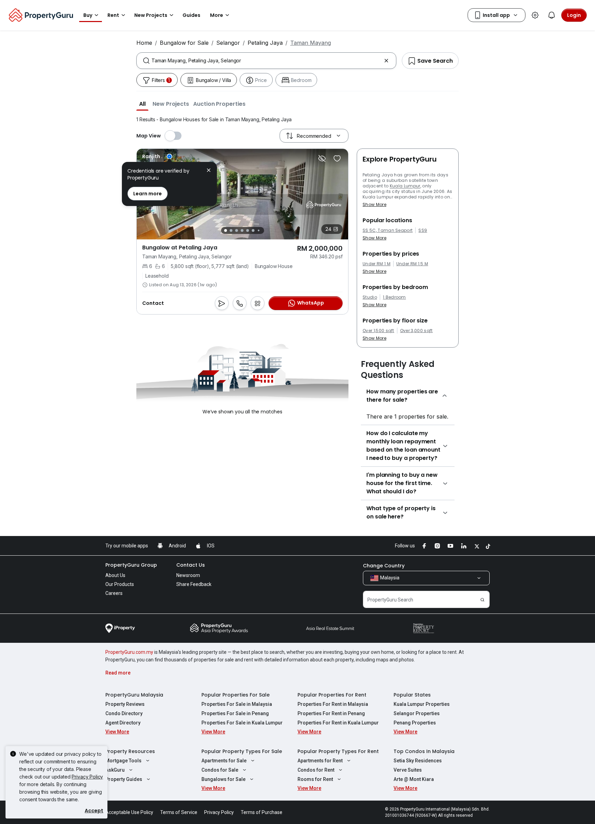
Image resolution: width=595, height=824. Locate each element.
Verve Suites (408, 770)
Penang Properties (415, 722)
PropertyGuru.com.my (129, 652)
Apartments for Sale (224, 760)
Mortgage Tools (123, 760)
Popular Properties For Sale (235, 694)
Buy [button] (87, 15)
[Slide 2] (231, 230)
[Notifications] (552, 15)
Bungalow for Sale (184, 42)
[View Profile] (157, 156)
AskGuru (115, 770)
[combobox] (266, 60)
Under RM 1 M (376, 264)
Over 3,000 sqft (416, 330)
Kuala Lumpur (405, 186)
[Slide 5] (247, 230)
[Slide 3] (236, 230)
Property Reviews (125, 704)
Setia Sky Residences (418, 760)
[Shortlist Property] (337, 158)
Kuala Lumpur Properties (422, 704)
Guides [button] (191, 15)
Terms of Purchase (261, 812)
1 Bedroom (394, 297)
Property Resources (130, 751)
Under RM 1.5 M (412, 264)
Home (144, 42)
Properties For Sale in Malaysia (236, 704)
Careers (114, 593)
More (216, 15)
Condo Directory (124, 713)
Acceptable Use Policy (129, 812)
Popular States (412, 694)
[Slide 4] (242, 230)
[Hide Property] (321, 158)
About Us (115, 575)
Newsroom (188, 575)
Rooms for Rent (315, 779)
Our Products (119, 584)
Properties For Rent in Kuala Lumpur (338, 722)
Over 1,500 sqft (378, 330)
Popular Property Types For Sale (241, 751)
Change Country (384, 565)
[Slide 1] (225, 230)
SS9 (422, 230)
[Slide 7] (258, 230)
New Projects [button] (150, 15)
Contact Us (190, 565)
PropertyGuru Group (131, 565)
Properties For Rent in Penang (331, 713)
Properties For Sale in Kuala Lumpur (242, 722)
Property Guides (123, 779)
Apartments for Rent (320, 760)
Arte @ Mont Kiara (414, 779)
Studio (370, 297)
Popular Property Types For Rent (338, 751)
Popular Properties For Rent (332, 694)
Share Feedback (193, 584)
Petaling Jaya (265, 42)
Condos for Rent (316, 770)
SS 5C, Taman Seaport (388, 230)
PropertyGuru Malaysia (134, 694)
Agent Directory (122, 722)
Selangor (228, 42)
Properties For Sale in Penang (235, 713)
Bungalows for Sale (223, 779)
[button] (142, 104)
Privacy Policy (87, 777)
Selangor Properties (417, 713)
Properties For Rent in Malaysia (333, 704)
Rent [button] (113, 15)
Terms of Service (178, 812)
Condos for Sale (219, 770)
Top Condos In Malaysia (424, 751)
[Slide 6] (253, 230)
